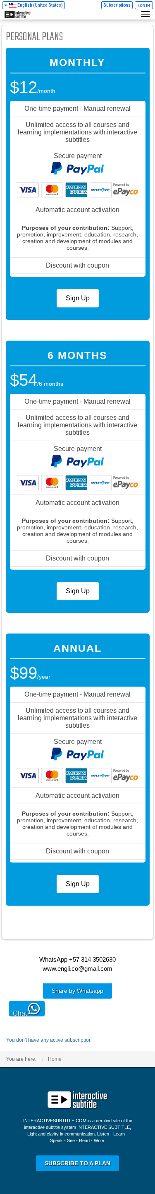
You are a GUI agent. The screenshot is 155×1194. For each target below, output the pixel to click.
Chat (20, 1013)
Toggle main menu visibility (147, 13)
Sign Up (78, 298)
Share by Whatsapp (77, 990)
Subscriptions (117, 5)
